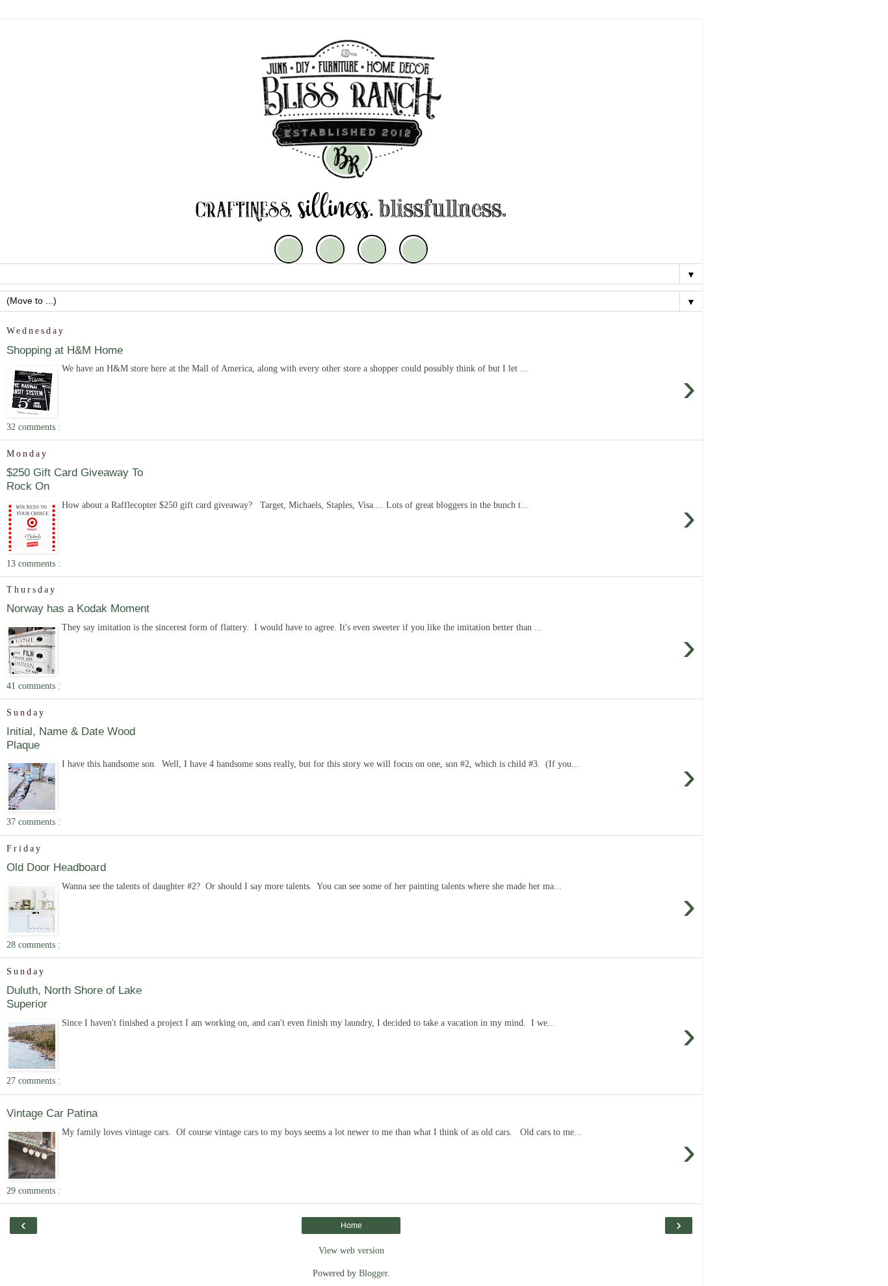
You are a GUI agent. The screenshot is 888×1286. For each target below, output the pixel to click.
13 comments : (33, 563)
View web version (351, 1250)
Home (351, 1225)
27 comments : (33, 1080)
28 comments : (33, 944)
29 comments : (33, 1190)
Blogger (373, 1273)
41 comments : (33, 685)
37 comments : (33, 821)
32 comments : (33, 427)
